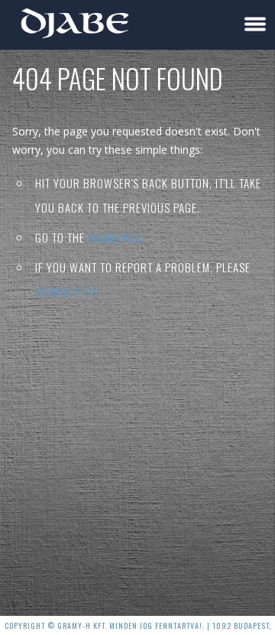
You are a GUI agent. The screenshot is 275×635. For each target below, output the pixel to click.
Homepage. (116, 237)
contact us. (68, 291)
